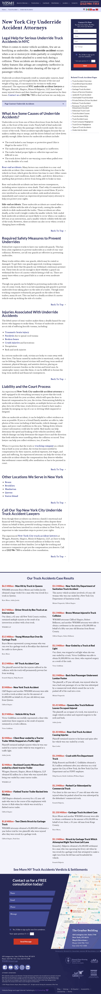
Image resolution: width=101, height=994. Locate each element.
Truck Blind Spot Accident (82, 84)
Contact (74, 3)
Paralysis (9, 335)
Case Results (46, 3)
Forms (70, 992)
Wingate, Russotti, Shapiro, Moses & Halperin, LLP (8, 3)
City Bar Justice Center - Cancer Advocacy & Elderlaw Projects (94, 974)
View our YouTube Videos (10, 967)
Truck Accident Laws (80, 119)
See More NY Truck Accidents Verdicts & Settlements (51, 869)
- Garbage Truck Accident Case (74, 812)
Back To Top (57, 230)
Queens (8, 492)
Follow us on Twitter (16, 967)
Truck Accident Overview (82, 81)
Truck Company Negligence (82, 122)
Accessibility (85, 989)
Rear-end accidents (11, 167)
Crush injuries (12, 342)
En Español (75, 989)
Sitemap (65, 989)
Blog (58, 989)
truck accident (13, 9)
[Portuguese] (90, 10)
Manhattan (10, 489)
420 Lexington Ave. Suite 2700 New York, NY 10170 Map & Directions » (84, 937)
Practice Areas (35, 3)
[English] (84, 10)
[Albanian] (97, 10)
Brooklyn (10, 485)
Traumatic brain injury (17, 332)
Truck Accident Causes (81, 113)
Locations (65, 3)
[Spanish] (87, 10)
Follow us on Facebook (5, 967)
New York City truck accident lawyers (38, 535)
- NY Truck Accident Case (20, 663)
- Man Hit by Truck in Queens (22, 586)
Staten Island (11, 496)
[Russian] (93, 10)
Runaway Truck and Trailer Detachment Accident (82, 107)
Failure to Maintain (79, 86)
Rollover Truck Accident (81, 103)
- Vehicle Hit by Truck (18, 714)
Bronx (8, 482)
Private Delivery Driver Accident (84, 100)
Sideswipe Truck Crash (81, 111)
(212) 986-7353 (89, 3)
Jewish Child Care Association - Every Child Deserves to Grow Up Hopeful (94, 960)
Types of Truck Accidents (81, 127)
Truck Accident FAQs (80, 116)
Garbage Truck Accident (81, 89)
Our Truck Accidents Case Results (50, 578)
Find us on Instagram (22, 967)
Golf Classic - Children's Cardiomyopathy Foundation (78, 974)
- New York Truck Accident (20, 687)
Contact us (13, 95)
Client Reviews (55, 3)
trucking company (44, 445)
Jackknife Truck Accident (81, 95)
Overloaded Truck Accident (82, 97)
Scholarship (61, 992)
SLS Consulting (40, 990)
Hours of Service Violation (82, 92)
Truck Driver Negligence (81, 124)
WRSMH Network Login (10, 961)
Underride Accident (79, 130)
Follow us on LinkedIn (27, 967)
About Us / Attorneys (22, 3)
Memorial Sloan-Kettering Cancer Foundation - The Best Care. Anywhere (76, 960)
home (4, 9)
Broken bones (12, 339)
